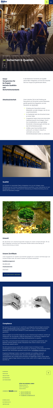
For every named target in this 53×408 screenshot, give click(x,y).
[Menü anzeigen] (51, 2)
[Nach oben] (48, 373)
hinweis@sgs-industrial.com (39, 350)
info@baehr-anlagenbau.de (28, 395)
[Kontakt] (47, 2)
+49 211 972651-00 (25, 392)
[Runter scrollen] (5, 66)
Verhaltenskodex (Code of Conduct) (16, 328)
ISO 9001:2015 (6, 188)
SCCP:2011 (35, 105)
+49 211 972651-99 (25, 393)
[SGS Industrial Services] (10, 391)
